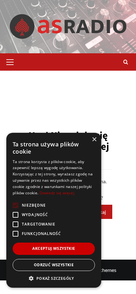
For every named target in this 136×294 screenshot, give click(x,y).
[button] (12, 61)
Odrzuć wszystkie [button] (54, 265)
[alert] (53, 210)
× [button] (94, 139)
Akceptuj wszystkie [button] (53, 248)
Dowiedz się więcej (57, 193)
